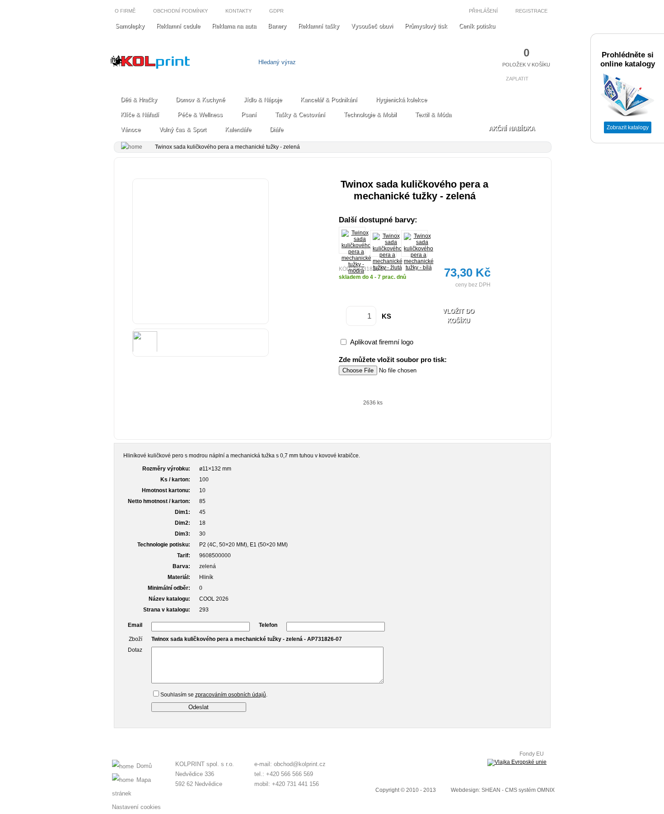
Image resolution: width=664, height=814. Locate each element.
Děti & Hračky (139, 99)
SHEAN (491, 790)
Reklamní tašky (318, 26)
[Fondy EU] (517, 762)
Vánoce (130, 129)
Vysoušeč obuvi (372, 26)
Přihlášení (483, 11)
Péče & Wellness (200, 114)
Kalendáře (238, 129)
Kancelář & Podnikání (328, 99)
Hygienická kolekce (401, 99)
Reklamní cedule (178, 26)
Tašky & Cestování (300, 114)
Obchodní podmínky (180, 11)
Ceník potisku (477, 26)
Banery (277, 26)
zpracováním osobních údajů (230, 695)
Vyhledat (385, 62)
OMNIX (546, 790)
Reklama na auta (234, 26)
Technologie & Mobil (370, 114)
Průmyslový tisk (426, 26)
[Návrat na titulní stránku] (150, 66)
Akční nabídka (512, 128)
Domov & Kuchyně (200, 99)
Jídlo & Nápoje (262, 99)
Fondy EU (531, 754)
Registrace (532, 11)
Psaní (249, 114)
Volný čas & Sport (182, 129)
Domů (144, 765)
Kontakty (238, 11)
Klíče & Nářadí (140, 114)
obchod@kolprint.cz (300, 764)
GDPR (276, 11)
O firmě (125, 11)
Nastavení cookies (136, 807)
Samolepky (130, 26)
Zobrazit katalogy (628, 127)
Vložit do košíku (458, 316)
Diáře (276, 129)
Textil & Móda (433, 114)
